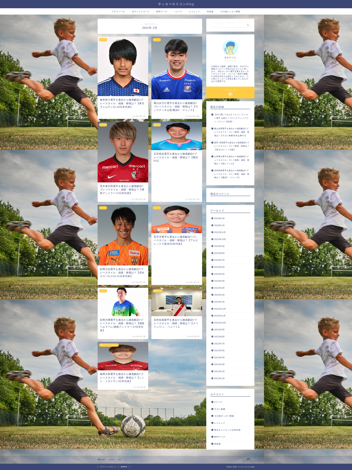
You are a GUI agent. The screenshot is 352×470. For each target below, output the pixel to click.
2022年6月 (219, 267)
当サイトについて (140, 11)
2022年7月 (219, 260)
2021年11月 (220, 316)
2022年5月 (219, 274)
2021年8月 (219, 336)
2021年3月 (219, 364)
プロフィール (118, 11)
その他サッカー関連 (230, 11)
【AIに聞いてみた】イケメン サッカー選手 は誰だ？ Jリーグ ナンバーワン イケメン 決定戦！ (231, 118)
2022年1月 (219, 302)
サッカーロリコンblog (176, 4)
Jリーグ (178, 11)
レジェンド (194, 11)
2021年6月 (219, 350)
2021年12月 (220, 309)
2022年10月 (220, 239)
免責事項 (124, 467)
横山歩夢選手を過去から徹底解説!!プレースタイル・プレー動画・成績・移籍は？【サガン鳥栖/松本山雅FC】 (231, 132)
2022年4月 (219, 281)
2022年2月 (219, 295)
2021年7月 (219, 343)
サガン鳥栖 (219, 409)
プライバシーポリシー (108, 467)
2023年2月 (219, 218)
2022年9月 (219, 246)
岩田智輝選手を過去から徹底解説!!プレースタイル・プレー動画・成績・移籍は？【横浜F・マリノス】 (231, 174)
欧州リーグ (161, 11)
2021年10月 (220, 323)
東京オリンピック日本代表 (227, 430)
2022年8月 (219, 253)
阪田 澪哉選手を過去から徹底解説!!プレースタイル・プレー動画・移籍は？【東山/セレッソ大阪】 (231, 146)
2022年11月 (220, 232)
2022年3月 (219, 288)
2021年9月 (219, 329)
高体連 (210, 11)
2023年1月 (219, 225)
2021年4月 (219, 357)
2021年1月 (219, 378)
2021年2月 (219, 371)
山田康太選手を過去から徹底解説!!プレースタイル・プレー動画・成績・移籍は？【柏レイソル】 (231, 160)
